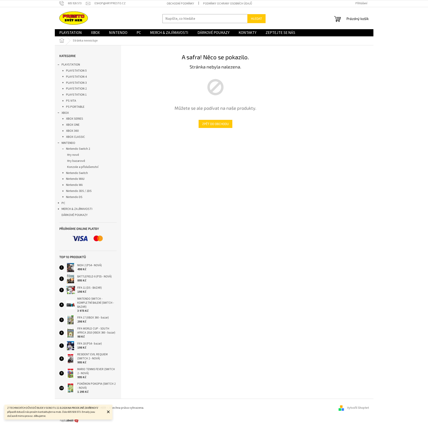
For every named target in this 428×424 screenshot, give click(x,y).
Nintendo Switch (77, 173)
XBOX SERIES (74, 118)
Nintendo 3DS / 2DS (79, 191)
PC (63, 203)
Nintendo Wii (74, 185)
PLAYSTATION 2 (76, 88)
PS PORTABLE (75, 107)
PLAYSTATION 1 (76, 94)
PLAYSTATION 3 (76, 83)
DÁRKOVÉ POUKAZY (75, 215)
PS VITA (71, 101)
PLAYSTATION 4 (76, 77)
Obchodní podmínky (180, 4)
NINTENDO (68, 143)
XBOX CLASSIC (75, 137)
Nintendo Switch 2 (78, 149)
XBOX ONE (73, 125)
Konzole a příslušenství (82, 167)
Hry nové (73, 155)
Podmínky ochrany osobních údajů (227, 4)
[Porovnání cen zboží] (69, 420)
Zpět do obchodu (215, 124)
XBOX (65, 113)
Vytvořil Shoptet (358, 408)
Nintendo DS (74, 197)
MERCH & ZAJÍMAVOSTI (77, 209)
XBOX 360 (72, 131)
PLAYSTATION (71, 64)
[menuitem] (70, 32)
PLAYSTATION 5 (76, 70)
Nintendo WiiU (75, 179)
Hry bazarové (76, 161)
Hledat (256, 18)
